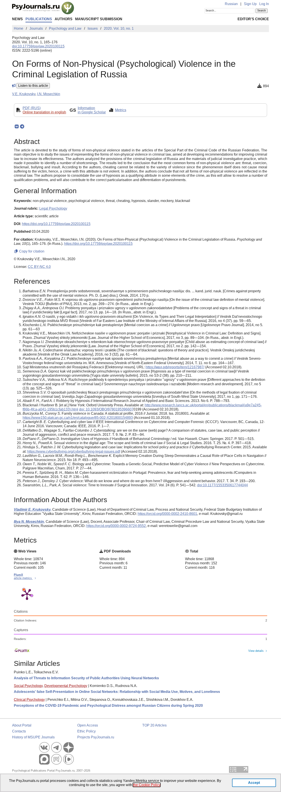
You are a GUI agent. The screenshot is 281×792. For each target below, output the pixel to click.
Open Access (87, 725)
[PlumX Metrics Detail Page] (27, 594)
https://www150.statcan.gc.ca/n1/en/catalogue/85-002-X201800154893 (78, 418)
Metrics (120, 110)
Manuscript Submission (98, 19)
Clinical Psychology (29, 699)
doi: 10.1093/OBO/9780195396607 (106, 409)
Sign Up (250, 4)
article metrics (23, 578)
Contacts (19, 731)
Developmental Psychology (65, 686)
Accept (254, 783)
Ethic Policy (86, 731)
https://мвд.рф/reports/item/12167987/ (175, 367)
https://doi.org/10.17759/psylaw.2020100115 (56, 224)
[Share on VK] (16, 126)
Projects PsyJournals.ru (95, 737)
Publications (38, 19)
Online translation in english (44, 112)
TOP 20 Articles (154, 725)
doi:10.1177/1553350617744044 (222, 485)
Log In (264, 4)
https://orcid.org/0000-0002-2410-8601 (167, 514)
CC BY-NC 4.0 (39, 267)
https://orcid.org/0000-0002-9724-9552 (116, 526)
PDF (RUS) (32, 108)
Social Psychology (28, 686)
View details (256, 650)
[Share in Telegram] (22, 126)
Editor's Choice (253, 19)
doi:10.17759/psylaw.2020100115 (38, 46)
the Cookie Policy (146, 785)
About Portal (21, 725)
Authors (63, 19)
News (17, 19)
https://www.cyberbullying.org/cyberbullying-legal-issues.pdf (73, 451)
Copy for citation (31, 251)
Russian (231, 4)
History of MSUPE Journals (33, 737)
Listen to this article (33, 85)
